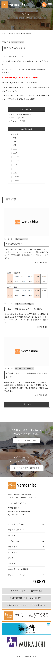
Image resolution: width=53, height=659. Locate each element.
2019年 (16, 173)
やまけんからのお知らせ (21, 114)
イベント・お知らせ (16, 524)
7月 (14, 145)
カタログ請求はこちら (26, 440)
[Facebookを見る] (43, 581)
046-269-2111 (17, 514)
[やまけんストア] (26, 615)
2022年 (16, 160)
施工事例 (12, 535)
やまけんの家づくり (16, 530)
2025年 (16, 149)
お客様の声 (12, 546)
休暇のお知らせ (17, 117)
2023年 (16, 156)
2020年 (16, 168)
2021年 (16, 164)
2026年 (16, 134)
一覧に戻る (26, 404)
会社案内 (12, 563)
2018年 (16, 176)
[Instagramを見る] (34, 581)
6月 (14, 141)
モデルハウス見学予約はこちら (27, 468)
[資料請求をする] (44, 4)
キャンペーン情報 (18, 121)
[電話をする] (38, 4)
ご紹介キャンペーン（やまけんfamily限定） (26, 605)
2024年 (16, 153)
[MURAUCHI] (26, 642)
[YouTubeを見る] (39, 581)
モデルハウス (13, 541)
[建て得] (26, 629)
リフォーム (12, 552)
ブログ (11, 558)
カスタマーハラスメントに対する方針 (26, 591)
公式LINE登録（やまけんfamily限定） (26, 598)
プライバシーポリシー (17, 575)
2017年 (16, 180)
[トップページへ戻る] (23, 485)
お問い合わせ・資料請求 (18, 569)
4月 (14, 137)
